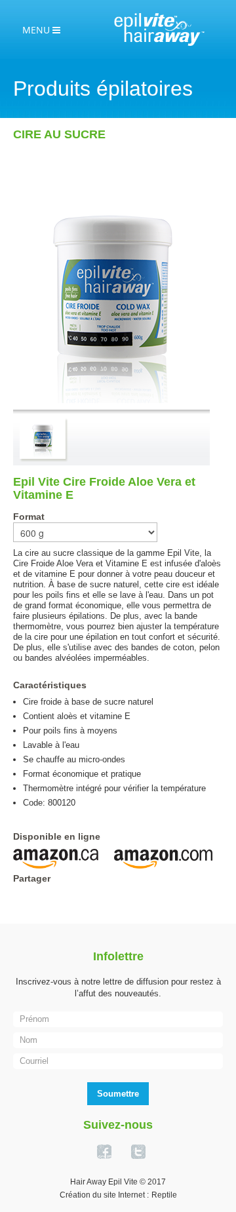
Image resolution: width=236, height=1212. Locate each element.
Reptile (164, 1195)
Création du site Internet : (104, 1195)
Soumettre (118, 1094)
